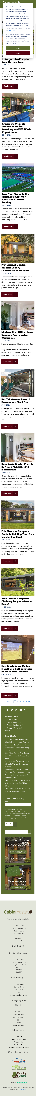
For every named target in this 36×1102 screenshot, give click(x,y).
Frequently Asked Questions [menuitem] (19, 1047)
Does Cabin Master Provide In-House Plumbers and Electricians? (17, 467)
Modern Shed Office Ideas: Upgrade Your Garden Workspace (17, 335)
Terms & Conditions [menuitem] (19, 1039)
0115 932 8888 (19, 926)
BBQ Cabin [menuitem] (19, 990)
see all (7, 731)
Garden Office (14, 728)
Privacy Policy (12, 30)
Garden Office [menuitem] (19, 987)
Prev (7, 702)
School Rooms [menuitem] (19, 998)
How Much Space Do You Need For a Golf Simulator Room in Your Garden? (16, 669)
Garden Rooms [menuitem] (19, 984)
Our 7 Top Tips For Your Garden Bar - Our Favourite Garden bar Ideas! (17, 756)
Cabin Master (14, 720)
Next (28, 702)
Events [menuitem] (19, 1023)
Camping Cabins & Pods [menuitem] (18, 995)
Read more (8, 86)
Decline (18, 53)
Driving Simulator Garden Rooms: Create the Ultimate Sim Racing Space (17, 747)
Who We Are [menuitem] (19, 1012)
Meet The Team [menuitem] (19, 1014)
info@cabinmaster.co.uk (19, 928)
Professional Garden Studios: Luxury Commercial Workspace (15, 268)
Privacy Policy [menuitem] (19, 1042)
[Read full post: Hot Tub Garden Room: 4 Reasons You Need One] (17, 383)
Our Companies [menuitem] (19, 1017)
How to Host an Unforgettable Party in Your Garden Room (15, 59)
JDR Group (22, 1089)
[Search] (29, 832)
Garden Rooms (15, 722)
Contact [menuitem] (19, 1037)
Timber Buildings (15, 725)
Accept (18, 48)
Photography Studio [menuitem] (19, 1001)
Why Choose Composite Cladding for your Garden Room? (16, 602)
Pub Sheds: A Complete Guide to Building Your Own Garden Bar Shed (17, 534)
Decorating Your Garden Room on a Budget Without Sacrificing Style (17, 783)
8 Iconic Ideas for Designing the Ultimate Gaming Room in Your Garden (17, 764)
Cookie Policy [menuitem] (19, 1045)
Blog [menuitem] (18, 1020)
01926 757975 (19, 959)
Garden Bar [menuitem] (19, 992)
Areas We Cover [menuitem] (19, 1025)
